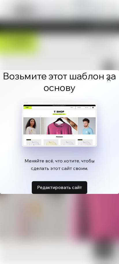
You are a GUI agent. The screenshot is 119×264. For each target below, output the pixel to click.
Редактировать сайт (59, 187)
